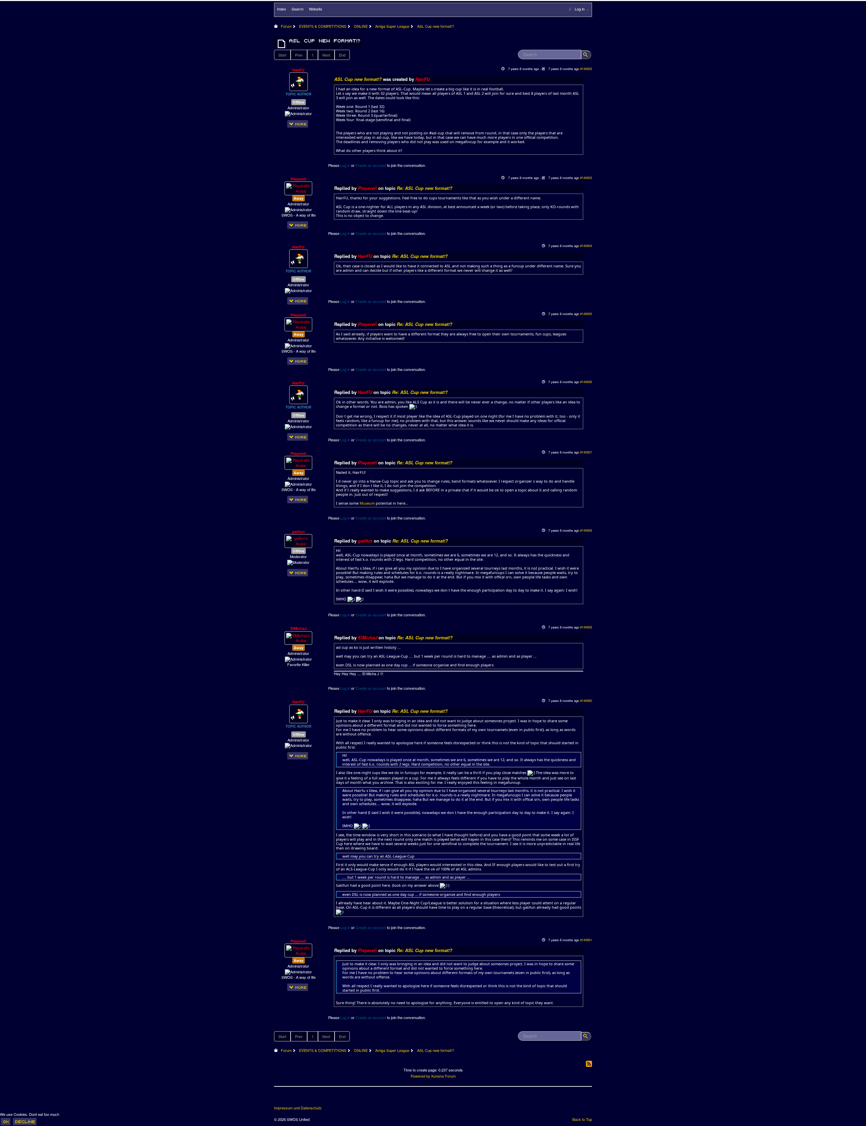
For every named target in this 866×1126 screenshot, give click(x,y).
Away (298, 198)
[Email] (317, 1099)
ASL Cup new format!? (358, 79)
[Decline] (25, 1121)
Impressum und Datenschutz (298, 1108)
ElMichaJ (298, 628)
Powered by (420, 1076)
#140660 (586, 700)
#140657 (586, 452)
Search (297, 9)
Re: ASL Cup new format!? (424, 188)
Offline (298, 102)
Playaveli (298, 178)
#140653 (586, 177)
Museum (367, 503)
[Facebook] (280, 1099)
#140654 (586, 245)
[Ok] (5, 1121)
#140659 (586, 627)
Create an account (371, 165)
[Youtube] (305, 1099)
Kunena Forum (443, 1076)
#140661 (586, 939)
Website (315, 9)
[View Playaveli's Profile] (298, 188)
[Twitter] (292, 1099)
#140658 (586, 530)
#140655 (586, 313)
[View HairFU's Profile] (298, 81)
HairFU (298, 69)
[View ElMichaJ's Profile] (298, 637)
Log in (345, 165)
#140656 (586, 381)
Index (281, 9)
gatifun (298, 531)
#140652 (586, 68)
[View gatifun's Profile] (298, 540)
